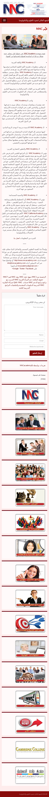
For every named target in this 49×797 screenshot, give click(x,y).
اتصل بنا (17, 238)
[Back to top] (5, 792)
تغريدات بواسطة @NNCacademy (32, 365)
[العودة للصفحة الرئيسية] (24, 8)
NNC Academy (30, 54)
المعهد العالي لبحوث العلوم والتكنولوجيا (34, 20)
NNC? (5, 277)
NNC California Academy (33, 213)
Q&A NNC (15, 282)
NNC (11, 277)
